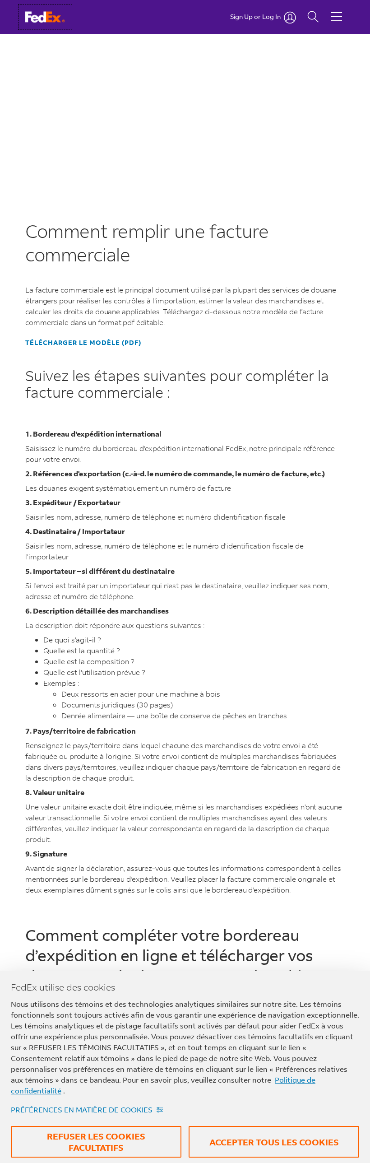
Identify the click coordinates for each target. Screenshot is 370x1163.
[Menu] (336, 10)
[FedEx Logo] (53, 17)
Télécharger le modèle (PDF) (83, 343)
